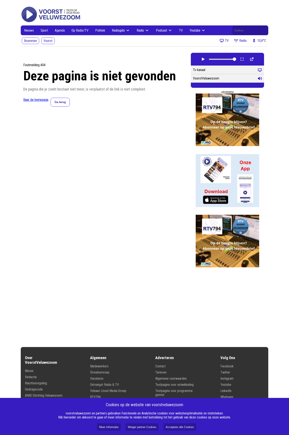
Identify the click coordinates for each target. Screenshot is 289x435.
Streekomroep (99, 372)
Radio (141, 30)
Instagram (227, 378)
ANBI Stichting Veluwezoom (43, 395)
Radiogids (119, 30)
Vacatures (96, 378)
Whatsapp (226, 397)
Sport (44, 30)
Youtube (195, 30)
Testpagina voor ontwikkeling (174, 385)
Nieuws (29, 30)
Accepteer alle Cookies (180, 427)
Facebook (227, 366)
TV (181, 30)
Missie (29, 371)
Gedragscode (34, 389)
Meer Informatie (108, 427)
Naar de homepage (35, 100)
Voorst (48, 41)
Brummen (30, 41)
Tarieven (161, 372)
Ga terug (60, 102)
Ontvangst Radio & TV (104, 385)
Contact (160, 366)
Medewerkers (99, 366)
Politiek (100, 30)
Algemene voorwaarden (171, 378)
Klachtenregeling (36, 383)
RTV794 (95, 397)
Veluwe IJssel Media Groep (108, 391)
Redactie (31, 377)
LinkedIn (225, 391)
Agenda (60, 30)
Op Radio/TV (80, 30)
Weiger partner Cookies (142, 427)
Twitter (225, 372)
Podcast (162, 30)
